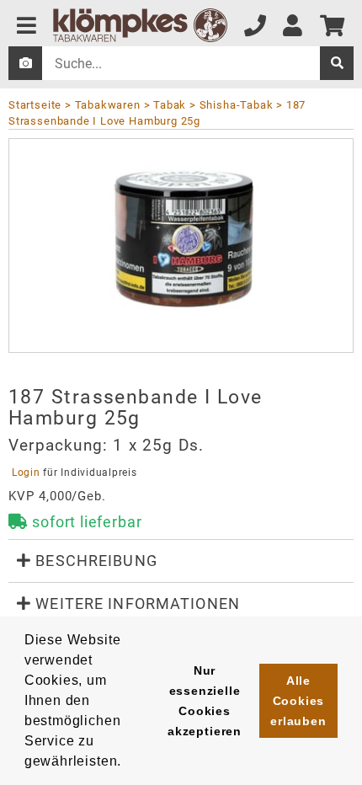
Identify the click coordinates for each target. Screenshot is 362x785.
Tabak (169, 105)
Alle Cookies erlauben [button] (298, 701)
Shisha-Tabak (236, 105)
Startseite (34, 105)
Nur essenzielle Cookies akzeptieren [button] (205, 701)
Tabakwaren (108, 105)
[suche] (337, 63)
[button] (181, 561)
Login (25, 472)
